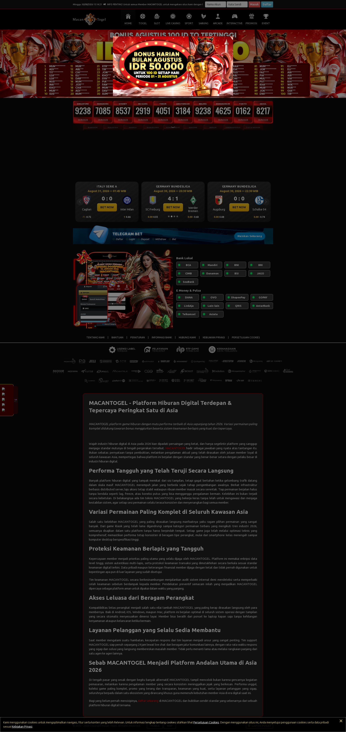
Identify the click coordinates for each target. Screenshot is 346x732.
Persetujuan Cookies (206, 722)
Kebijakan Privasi (22, 726)
